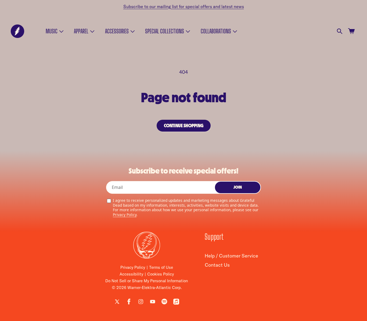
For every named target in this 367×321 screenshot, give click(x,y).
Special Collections (164, 31)
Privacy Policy (124, 214)
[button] (54, 31)
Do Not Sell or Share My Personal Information (146, 280)
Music (51, 31)
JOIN (237, 187)
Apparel (81, 31)
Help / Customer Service (231, 256)
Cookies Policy (160, 274)
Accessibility (131, 274)
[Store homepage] (146, 245)
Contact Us (217, 265)
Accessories (117, 31)
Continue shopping (183, 126)
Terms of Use (161, 267)
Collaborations (216, 31)
